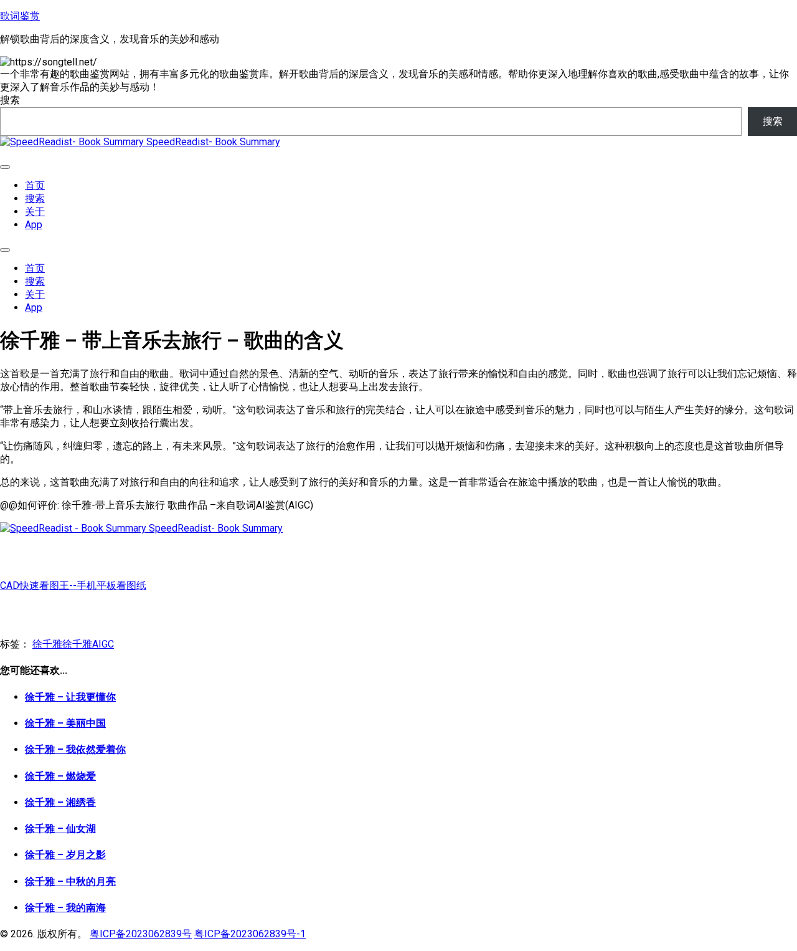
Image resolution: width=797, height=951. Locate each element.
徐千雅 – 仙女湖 (60, 828)
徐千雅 (47, 644)
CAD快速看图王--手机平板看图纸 (73, 585)
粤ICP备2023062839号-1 (250, 934)
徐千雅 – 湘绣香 (60, 802)
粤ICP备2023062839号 (141, 934)
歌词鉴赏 (20, 16)
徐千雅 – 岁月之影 (65, 855)
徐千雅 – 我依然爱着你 (75, 749)
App (33, 225)
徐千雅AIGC (88, 644)
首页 (35, 185)
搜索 (10, 100)
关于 (35, 211)
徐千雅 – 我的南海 (65, 908)
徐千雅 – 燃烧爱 (60, 776)
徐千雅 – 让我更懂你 (70, 697)
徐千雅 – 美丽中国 (65, 723)
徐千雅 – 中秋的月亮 (70, 881)
